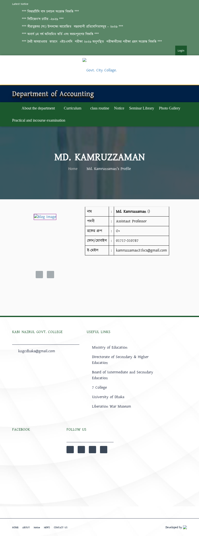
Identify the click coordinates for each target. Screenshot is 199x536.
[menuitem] (176, 50)
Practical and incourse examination (38, 120)
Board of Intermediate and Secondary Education (122, 375)
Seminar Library (141, 108)
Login (181, 51)
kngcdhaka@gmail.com (36, 351)
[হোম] (14, 108)
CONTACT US (60, 527)
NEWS (47, 527)
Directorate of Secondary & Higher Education (120, 359)
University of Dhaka (108, 397)
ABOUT (26, 527)
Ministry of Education (109, 347)
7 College (99, 387)
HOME (15, 527)
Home (72, 168)
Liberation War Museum (111, 406)
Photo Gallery (169, 108)
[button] (50, 11)
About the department (38, 108)
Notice (119, 108)
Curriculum (72, 108)
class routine (99, 108)
